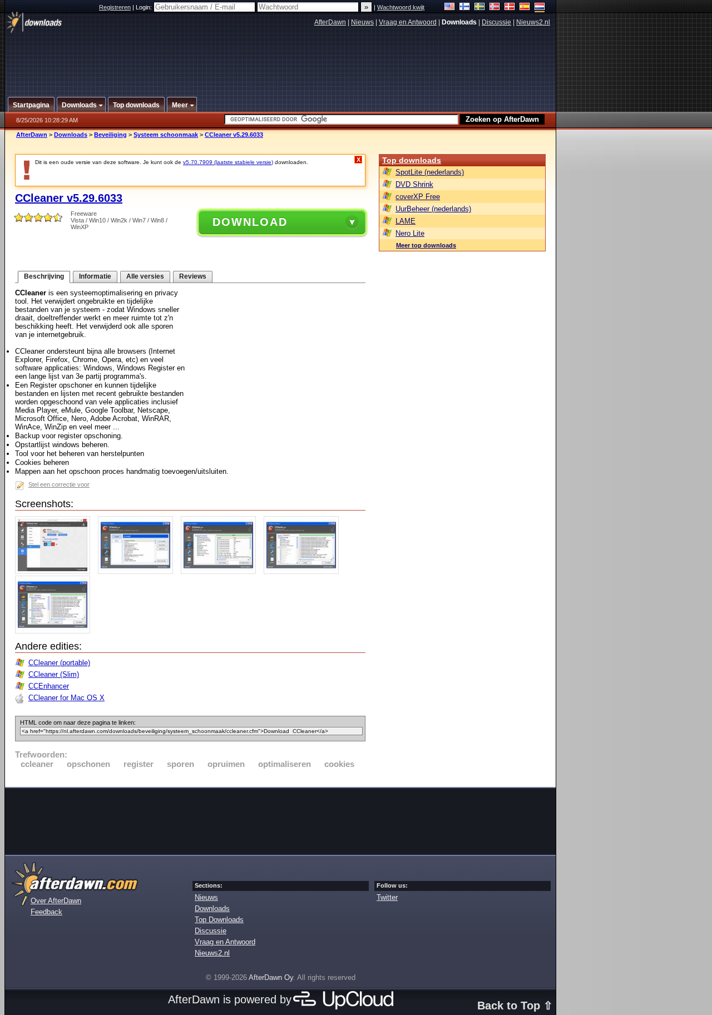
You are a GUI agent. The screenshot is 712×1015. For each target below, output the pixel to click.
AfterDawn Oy (271, 977)
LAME (405, 221)
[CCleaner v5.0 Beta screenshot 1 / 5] (55, 571)
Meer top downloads (426, 245)
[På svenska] (479, 7)
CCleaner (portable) (59, 662)
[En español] (525, 7)
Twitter (387, 897)
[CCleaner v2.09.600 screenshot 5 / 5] (55, 631)
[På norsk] (495, 7)
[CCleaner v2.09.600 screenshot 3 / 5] (221, 571)
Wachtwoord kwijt (400, 7)
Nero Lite (409, 233)
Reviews (192, 276)
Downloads (70, 134)
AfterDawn (330, 22)
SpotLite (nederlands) (429, 172)
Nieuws (362, 22)
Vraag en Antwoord (408, 22)
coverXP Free (417, 196)
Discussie (496, 22)
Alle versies (145, 276)
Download (250, 222)
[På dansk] (510, 7)
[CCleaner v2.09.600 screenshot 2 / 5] (138, 571)
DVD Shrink (414, 184)
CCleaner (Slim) (53, 674)
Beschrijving (44, 276)
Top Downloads (219, 919)
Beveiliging (110, 134)
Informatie (95, 276)
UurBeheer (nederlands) (433, 209)
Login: (145, 7)
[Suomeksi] (464, 7)
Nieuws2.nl (533, 22)
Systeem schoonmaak (166, 134)
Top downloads (411, 160)
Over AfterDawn (56, 901)
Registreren (115, 7)
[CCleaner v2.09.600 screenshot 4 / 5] (304, 571)
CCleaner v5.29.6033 (234, 134)
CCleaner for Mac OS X (66, 698)
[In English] (449, 7)
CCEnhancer (48, 686)
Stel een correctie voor (59, 484)
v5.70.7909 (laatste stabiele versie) (228, 162)
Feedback (46, 912)
